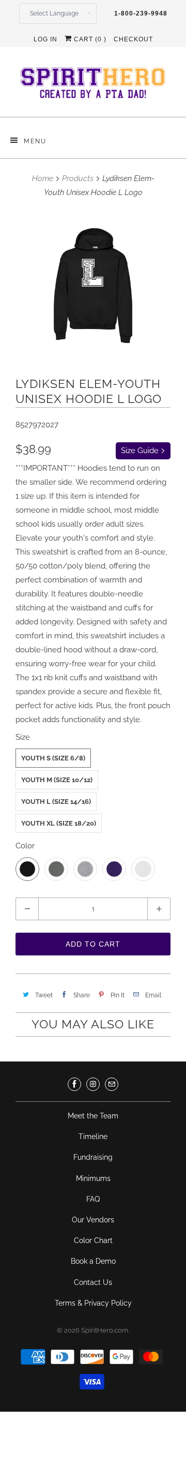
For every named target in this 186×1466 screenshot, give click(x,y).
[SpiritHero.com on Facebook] (74, 1084)
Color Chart (93, 1240)
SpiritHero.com (104, 1330)
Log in (45, 39)
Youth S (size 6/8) (53, 758)
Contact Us (93, 1282)
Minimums (93, 1178)
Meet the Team (93, 1116)
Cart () (89, 39)
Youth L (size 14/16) (56, 801)
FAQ (93, 1199)
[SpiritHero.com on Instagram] (93, 1084)
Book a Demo (93, 1261)
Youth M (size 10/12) (56, 780)
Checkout (133, 39)
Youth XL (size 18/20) (58, 823)
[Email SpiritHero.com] (111, 1084)
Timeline (93, 1136)
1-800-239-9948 (140, 13)
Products (78, 178)
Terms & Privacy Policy (93, 1303)
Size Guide (141, 450)
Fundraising (93, 1157)
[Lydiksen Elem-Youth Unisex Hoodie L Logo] (93, 286)
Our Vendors (93, 1220)
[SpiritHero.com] (93, 86)
